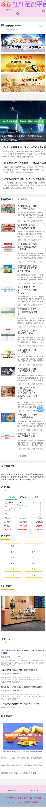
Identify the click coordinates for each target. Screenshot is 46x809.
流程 (12, 545)
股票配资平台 (29, 802)
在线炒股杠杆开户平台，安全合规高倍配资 (27, 311)
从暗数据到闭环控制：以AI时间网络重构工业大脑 (20, 703)
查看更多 (23, 456)
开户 (33, 545)
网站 (33, 557)
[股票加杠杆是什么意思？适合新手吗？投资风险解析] (23, 736)
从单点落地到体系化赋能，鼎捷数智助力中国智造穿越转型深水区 (22, 137)
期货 (33, 563)
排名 (33, 575)
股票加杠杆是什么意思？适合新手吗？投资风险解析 (23, 751)
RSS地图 (29, 797)
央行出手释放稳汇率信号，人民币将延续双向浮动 (21, 765)
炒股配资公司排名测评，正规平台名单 (27, 435)
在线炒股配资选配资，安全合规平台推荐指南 (27, 290)
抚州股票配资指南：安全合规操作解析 (27, 226)
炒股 (12, 575)
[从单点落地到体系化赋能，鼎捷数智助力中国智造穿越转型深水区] (23, 121)
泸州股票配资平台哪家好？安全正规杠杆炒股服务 (27, 246)
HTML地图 (37, 797)
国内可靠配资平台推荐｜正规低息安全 (27, 207)
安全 (33, 569)
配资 (12, 551)
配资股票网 (34, 790)
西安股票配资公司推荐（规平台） (27, 351)
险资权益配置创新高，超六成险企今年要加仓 (19, 773)
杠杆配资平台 (11, 790)
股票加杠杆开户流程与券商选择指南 (27, 416)
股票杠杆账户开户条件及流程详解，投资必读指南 (21, 757)
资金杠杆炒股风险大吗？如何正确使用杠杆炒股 (19, 670)
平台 (33, 551)
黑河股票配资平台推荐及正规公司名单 (27, 370)
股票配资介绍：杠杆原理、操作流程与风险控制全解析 (27, 268)
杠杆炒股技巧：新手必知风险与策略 (27, 332)
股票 (12, 569)
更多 (41, 25)
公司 (12, 563)
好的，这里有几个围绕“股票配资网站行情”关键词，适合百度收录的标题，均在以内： (27, 393)
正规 (12, 557)
